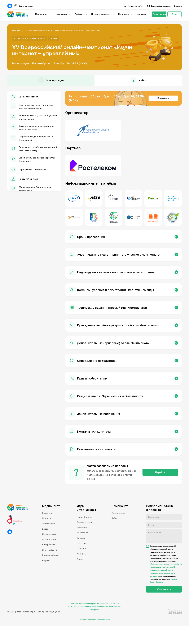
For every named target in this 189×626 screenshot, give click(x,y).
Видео (45, 529)
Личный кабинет (50, 555)
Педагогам (123, 14)
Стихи (80, 559)
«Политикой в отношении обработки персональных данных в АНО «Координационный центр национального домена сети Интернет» (166, 570)
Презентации (49, 539)
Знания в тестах (85, 522)
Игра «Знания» (84, 517)
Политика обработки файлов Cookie (94, 619)
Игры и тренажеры (100, 14)
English (178, 6)
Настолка (82, 543)
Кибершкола (48, 544)
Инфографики (49, 534)
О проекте (47, 513)
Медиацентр (41, 14)
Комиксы (81, 553)
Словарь (81, 538)
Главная (16, 30)
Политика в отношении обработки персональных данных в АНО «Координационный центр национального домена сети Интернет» (94, 606)
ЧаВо (114, 518)
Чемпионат (61, 14)
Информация (118, 513)
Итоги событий (49, 550)
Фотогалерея (48, 523)
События (79, 14)
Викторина (82, 532)
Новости (46, 518)
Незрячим (141, 14)
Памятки (81, 548)
